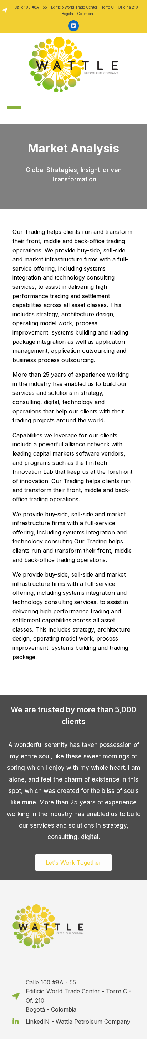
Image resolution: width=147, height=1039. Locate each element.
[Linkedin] (73, 25)
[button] (73, 862)
